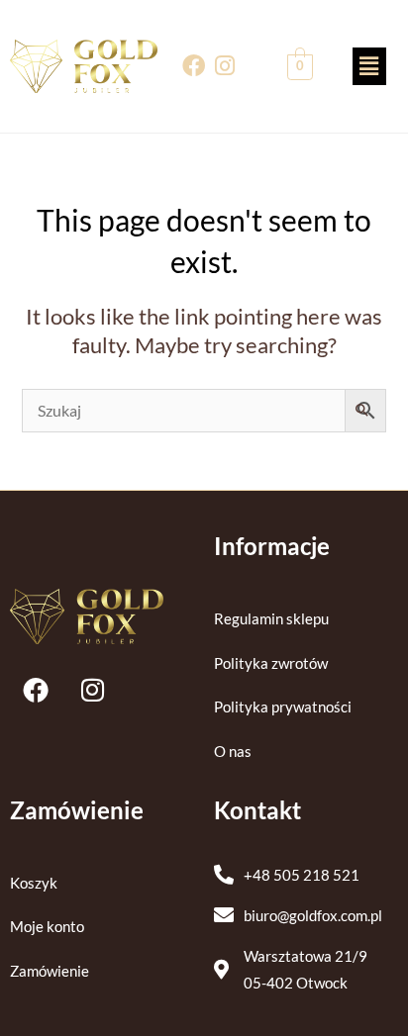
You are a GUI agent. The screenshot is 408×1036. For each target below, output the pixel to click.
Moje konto (47, 926)
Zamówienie (49, 971)
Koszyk (33, 883)
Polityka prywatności (283, 707)
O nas (233, 751)
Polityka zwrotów (271, 663)
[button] (369, 65)
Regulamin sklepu (271, 619)
